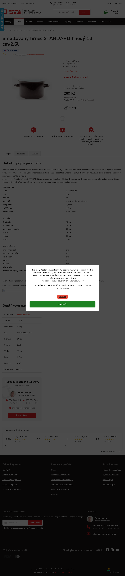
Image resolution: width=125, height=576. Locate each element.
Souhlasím (62, 304)
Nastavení (62, 297)
